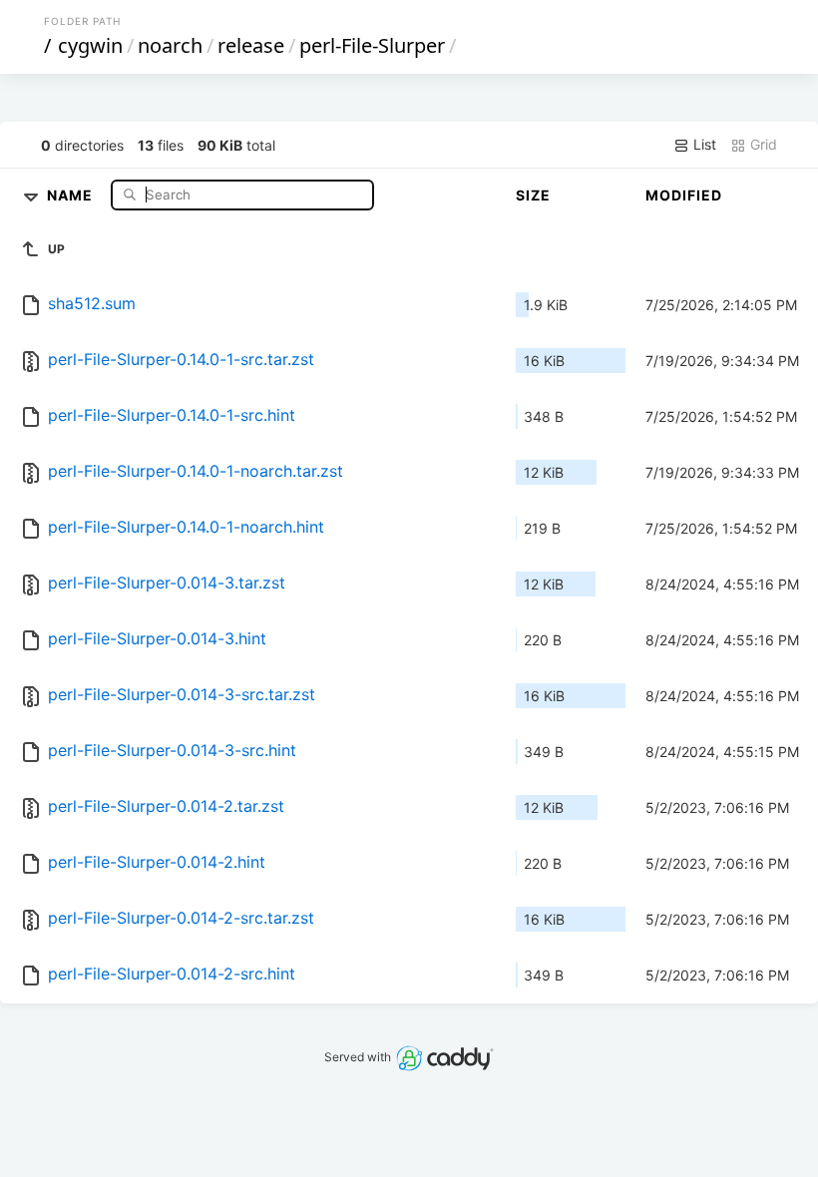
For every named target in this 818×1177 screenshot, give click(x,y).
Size (533, 195)
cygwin (90, 45)
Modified (683, 195)
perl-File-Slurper (372, 45)
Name (72, 194)
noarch (170, 45)
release (250, 45)
